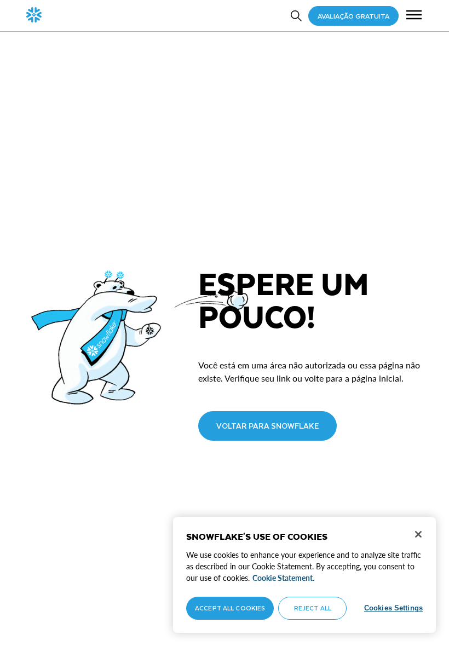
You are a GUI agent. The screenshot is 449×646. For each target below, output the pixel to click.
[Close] (418, 534)
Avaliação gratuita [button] (353, 15)
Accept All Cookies (230, 608)
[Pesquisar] (296, 15)
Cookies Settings (393, 608)
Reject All (312, 608)
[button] (414, 16)
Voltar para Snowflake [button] (267, 425)
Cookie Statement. (283, 577)
